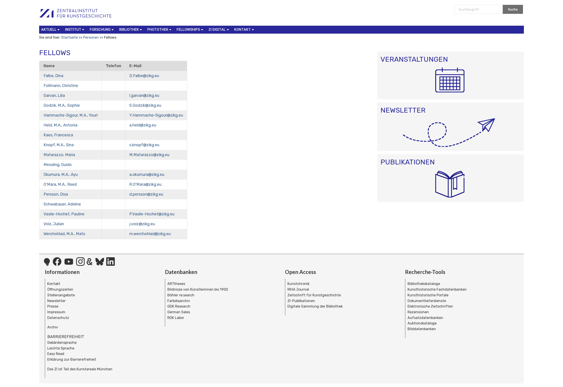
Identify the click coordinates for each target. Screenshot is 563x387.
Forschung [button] (100, 29)
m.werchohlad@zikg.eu (150, 233)
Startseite (69, 37)
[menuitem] (51, 29)
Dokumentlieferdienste (427, 301)
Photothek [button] (157, 29)
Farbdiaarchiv (178, 301)
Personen (91, 37)
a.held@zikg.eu (142, 125)
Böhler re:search (180, 295)
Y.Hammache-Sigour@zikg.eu (156, 115)
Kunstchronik (298, 284)
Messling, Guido (58, 164)
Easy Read (55, 354)
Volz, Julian (54, 223)
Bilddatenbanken (422, 329)
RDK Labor (175, 318)
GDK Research (178, 306)
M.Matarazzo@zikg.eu (149, 154)
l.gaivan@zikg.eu (144, 95)
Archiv (52, 327)
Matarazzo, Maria (59, 154)
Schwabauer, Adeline (62, 204)
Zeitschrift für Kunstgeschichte (314, 295)
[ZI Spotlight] (47, 264)
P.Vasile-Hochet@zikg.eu (151, 214)
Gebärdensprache (62, 342)
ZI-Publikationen (301, 301)
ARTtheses (176, 284)
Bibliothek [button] (129, 29)
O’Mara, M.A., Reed (60, 184)
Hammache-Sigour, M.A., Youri (71, 115)
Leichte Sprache (60, 348)
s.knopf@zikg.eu (144, 144)
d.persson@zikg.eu (146, 194)
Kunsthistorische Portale (428, 295)
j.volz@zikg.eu (142, 223)
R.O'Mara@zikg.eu (145, 184)
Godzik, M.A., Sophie (62, 105)
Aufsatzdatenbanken (425, 318)
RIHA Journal (298, 289)
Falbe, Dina (53, 75)
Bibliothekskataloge (424, 284)
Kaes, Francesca (58, 135)
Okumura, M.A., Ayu (61, 174)
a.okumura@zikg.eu (146, 174)
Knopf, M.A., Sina (59, 144)
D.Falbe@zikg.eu (144, 75)
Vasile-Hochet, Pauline (64, 214)
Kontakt (53, 284)
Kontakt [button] (242, 29)
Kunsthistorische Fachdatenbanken (437, 289)
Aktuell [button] (49, 29)
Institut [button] (73, 29)
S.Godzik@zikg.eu (145, 105)
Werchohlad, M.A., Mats (64, 233)
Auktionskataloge (422, 323)
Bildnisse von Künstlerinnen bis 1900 (197, 289)
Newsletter (56, 301)
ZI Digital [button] (217, 29)
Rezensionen (418, 312)
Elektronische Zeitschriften (430, 306)
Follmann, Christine (61, 85)
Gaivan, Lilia (54, 95)
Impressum (56, 312)
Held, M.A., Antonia (60, 125)
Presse (52, 306)
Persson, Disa (56, 194)
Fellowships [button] (188, 29)
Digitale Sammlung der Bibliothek (315, 306)
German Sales (178, 312)
